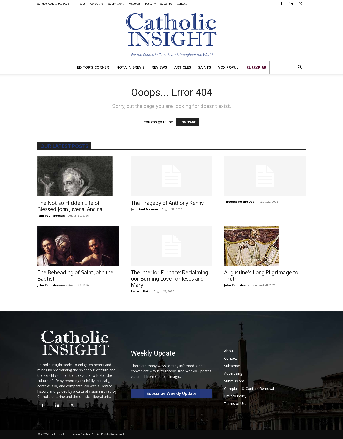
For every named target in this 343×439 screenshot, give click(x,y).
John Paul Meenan (51, 215)
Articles (182, 67)
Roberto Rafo (140, 291)
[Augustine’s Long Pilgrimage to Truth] (265, 246)
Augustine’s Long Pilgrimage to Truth (261, 275)
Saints (204, 67)
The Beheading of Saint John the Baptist (75, 275)
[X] (301, 3)
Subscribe (166, 3)
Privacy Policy (235, 396)
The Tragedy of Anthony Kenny (167, 202)
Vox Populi (228, 67)
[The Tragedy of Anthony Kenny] (171, 176)
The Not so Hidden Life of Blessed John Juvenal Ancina (69, 205)
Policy (148, 3)
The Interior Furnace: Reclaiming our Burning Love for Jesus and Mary (169, 278)
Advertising (97, 3)
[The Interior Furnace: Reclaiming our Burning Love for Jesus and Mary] (171, 246)
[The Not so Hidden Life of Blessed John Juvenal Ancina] (78, 176)
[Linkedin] (291, 3)
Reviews (159, 67)
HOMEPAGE (187, 122)
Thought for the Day (239, 201)
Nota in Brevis (130, 67)
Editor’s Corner (93, 67)
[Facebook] (282, 3)
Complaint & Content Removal (249, 388)
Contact (182, 3)
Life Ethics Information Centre (69, 434)
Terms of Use (235, 403)
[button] (300, 67)
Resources (134, 3)
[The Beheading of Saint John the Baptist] (78, 246)
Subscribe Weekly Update (172, 393)
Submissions (116, 3)
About (81, 3)
